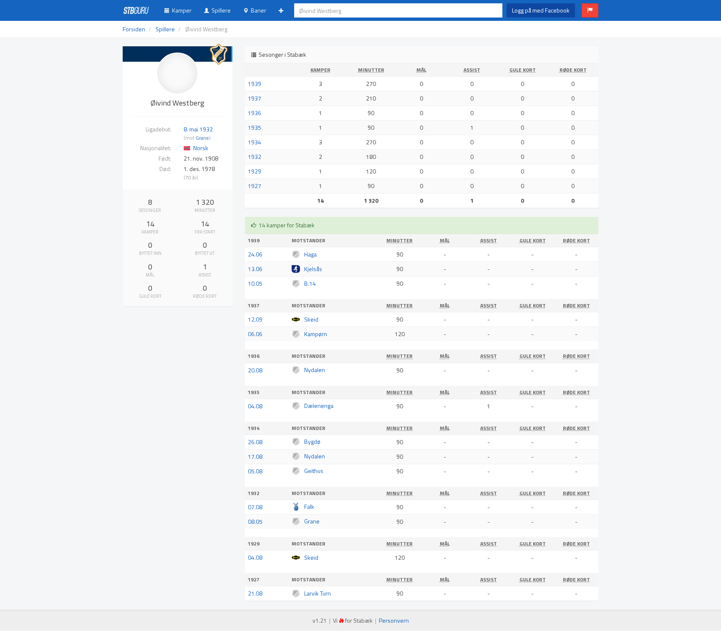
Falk (309, 506)
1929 (254, 171)
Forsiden (134, 29)
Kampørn (315, 333)
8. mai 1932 (198, 129)
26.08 (255, 441)
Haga (310, 254)
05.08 (255, 471)
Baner (257, 10)
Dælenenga (318, 405)
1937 (254, 98)
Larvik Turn (317, 593)
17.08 (255, 456)
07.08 (255, 507)
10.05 (255, 283)
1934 (254, 142)
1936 (254, 112)
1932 (254, 156)
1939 (254, 83)
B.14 (310, 283)
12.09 (255, 319)
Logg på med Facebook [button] (541, 10)
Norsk (200, 147)
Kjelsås (313, 268)
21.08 (255, 593)
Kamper (180, 10)
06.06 (255, 333)
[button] (590, 10)
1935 (254, 127)
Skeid (311, 319)
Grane (202, 138)
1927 (254, 185)
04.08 (255, 406)
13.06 (255, 268)
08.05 (255, 521)
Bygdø (312, 441)
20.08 (255, 370)
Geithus (313, 470)
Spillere (220, 10)
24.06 (255, 254)
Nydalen (314, 369)
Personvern (394, 620)
